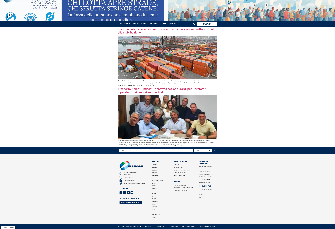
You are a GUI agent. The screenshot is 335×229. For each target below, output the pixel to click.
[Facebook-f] (121, 192)
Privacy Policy (162, 226)
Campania (155, 175)
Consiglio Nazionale (204, 174)
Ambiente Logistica (179, 175)
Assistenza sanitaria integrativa (183, 188)
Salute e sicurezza (179, 193)
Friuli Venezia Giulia (157, 180)
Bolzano (154, 170)
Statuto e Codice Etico (205, 192)
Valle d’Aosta (156, 214)
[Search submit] (214, 150)
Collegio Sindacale (204, 179)
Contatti (201, 197)
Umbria (154, 212)
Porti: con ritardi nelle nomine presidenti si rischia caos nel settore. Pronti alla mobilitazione (166, 30)
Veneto (154, 217)
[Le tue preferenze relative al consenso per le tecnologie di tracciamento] (8, 227)
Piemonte (154, 196)
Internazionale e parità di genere (183, 178)
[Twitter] (128, 192)
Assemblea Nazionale (205, 177)
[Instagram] (124, 192)
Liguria (154, 186)
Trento (154, 209)
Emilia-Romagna (156, 178)
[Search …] (194, 24)
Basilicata (155, 167)
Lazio (153, 183)
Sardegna (155, 201)
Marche (154, 191)
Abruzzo (154, 165)
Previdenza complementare (181, 185)
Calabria (154, 172)
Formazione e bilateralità (181, 190)
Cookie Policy (174, 226)
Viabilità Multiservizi (180, 172)
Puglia (154, 199)
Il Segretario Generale (205, 166)
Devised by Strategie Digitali (207, 226)
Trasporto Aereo (179, 167)
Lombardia (155, 188)
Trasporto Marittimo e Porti (182, 170)
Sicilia (154, 204)
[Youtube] (132, 192)
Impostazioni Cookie (188, 226)
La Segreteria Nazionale (205, 169)
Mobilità (176, 165)
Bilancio (201, 194)
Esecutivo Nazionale (204, 171)
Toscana (154, 206)
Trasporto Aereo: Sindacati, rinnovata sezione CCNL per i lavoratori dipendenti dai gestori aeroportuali (162, 90)
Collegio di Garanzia (205, 182)
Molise (154, 193)
